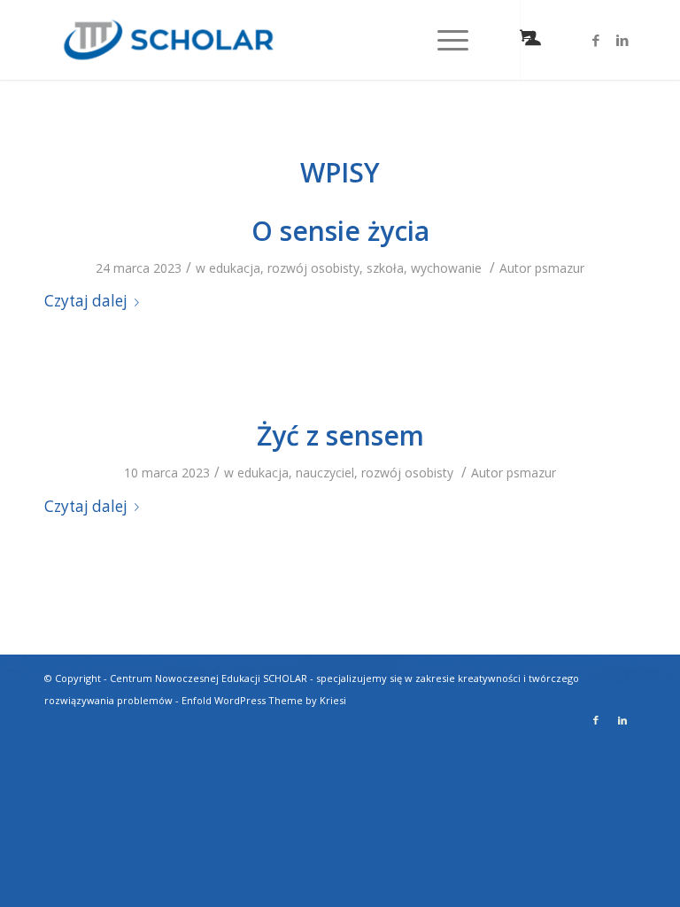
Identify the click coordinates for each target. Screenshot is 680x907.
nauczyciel (325, 472)
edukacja (234, 268)
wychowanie (446, 268)
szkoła (385, 268)
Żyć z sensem (340, 435)
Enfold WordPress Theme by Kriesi (264, 700)
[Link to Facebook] (596, 40)
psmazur (559, 268)
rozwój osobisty (313, 268)
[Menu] (444, 40)
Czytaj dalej (86, 301)
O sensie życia (340, 231)
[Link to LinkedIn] (622, 40)
